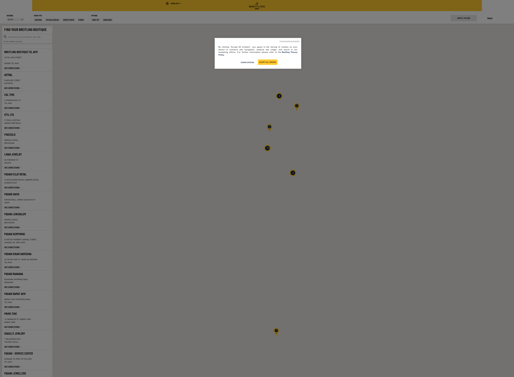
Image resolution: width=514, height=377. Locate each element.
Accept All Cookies (267, 62)
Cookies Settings (247, 62)
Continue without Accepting (289, 41)
